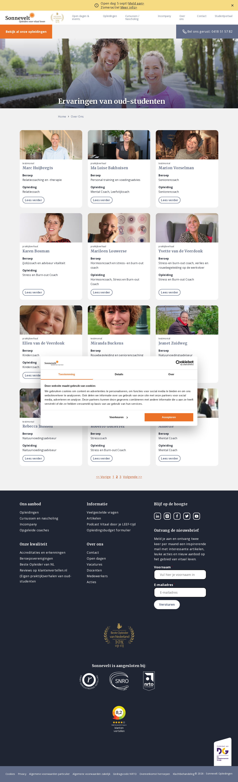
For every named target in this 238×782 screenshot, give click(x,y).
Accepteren (169, 417)
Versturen (167, 604)
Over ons (182, 18)
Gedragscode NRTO (125, 774)
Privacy (22, 774)
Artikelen (94, 518)
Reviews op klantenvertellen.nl (43, 570)
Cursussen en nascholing (39, 518)
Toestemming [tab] (66, 374)
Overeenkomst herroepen (155, 774)
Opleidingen (110, 16)
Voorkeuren (116, 417)
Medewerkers (97, 576)
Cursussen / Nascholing (132, 18)
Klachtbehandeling (183, 774)
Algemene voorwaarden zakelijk (91, 774)
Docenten (94, 570)
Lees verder (33, 200)
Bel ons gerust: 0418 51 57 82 (209, 31)
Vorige (103, 477)
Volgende (132, 477)
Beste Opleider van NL (37, 564)
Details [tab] (119, 374)
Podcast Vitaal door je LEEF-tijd (111, 524)
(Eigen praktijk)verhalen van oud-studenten (45, 578)
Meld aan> (136, 3)
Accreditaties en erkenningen (42, 552)
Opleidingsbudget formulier (109, 530)
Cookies (10, 774)
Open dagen (96, 558)
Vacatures (94, 564)
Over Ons (77, 116)
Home (62, 116)
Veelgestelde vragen (102, 512)
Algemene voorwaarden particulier (49, 774)
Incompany (164, 16)
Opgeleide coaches (34, 530)
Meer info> (128, 7)
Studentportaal (223, 16)
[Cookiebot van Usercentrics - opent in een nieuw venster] (178, 362)
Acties (91, 582)
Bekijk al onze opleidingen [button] (26, 31)
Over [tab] (171, 374)
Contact (201, 16)
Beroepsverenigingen (36, 558)
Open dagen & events (80, 18)
